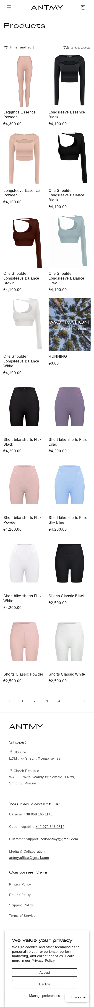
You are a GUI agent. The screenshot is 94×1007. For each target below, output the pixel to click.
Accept (44, 972)
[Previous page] (10, 701)
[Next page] (84, 701)
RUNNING (58, 356)
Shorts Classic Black (67, 596)
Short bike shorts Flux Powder (22, 520)
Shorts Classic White (67, 674)
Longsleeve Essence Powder (21, 193)
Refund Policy (20, 895)
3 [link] (47, 701)
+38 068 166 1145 (38, 814)
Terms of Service (22, 915)
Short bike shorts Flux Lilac (68, 442)
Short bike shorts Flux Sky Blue (68, 520)
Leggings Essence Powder (19, 114)
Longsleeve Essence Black (67, 114)
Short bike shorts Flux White (22, 598)
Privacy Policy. (43, 960)
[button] (9, 7)
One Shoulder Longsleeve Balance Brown (21, 278)
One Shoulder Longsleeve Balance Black (66, 195)
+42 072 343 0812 (50, 827)
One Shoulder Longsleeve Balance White (21, 361)
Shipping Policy (21, 905)
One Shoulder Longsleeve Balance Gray (66, 278)
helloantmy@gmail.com (59, 839)
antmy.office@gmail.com (29, 858)
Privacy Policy (20, 884)
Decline (44, 984)
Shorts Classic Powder (23, 674)
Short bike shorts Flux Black (22, 442)
